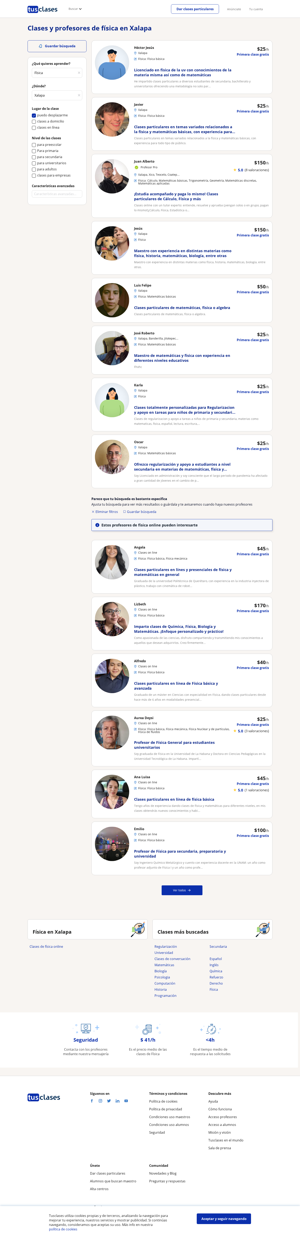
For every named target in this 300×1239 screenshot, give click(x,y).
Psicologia (162, 977)
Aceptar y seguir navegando (224, 1219)
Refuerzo (216, 977)
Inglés (214, 965)
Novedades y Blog (163, 1173)
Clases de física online (46, 946)
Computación (164, 983)
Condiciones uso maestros (169, 1117)
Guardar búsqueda (141, 511)
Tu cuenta (256, 9)
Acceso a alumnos (222, 1124)
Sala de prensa (219, 1148)
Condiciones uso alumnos (169, 1124)
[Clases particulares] (42, 14)
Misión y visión (219, 1132)
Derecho (216, 983)
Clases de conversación (172, 959)
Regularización (165, 946)
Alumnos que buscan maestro (113, 1181)
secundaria (218, 946)
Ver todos (179, 890)
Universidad (163, 952)
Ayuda (213, 1101)
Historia (160, 989)
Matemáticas (164, 965)
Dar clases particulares (195, 9)
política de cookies (63, 1229)
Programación (165, 995)
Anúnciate (234, 9)
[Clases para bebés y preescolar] (235, 952)
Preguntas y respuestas (167, 1181)
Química (216, 971)
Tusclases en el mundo (225, 1140)
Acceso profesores (222, 1117)
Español (216, 959)
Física (214, 989)
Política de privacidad (165, 1109)
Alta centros (99, 1189)
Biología (160, 971)
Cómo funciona (220, 1109)
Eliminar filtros (107, 511)
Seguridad (157, 1132)
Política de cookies (163, 1101)
